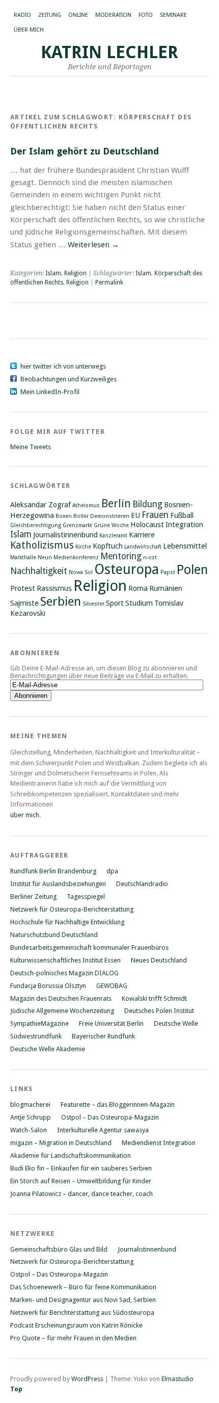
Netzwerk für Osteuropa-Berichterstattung (71, 909)
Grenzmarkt (77, 525)
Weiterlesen (93, 244)
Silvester (93, 604)
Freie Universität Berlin (111, 1023)
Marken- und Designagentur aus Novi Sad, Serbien (83, 1300)
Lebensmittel (185, 546)
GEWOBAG (111, 986)
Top (16, 1389)
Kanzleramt (113, 535)
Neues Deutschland (159, 960)
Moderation (113, 15)
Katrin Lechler (109, 52)
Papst (167, 572)
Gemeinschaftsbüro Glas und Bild (58, 1249)
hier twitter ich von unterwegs (63, 366)
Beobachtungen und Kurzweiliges (68, 379)
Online (78, 15)
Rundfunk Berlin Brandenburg (53, 871)
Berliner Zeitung (33, 896)
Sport (115, 603)
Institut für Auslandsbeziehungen (58, 884)
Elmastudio (177, 1379)
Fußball (182, 515)
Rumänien (165, 588)
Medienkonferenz (76, 557)
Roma (138, 588)
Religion (75, 273)
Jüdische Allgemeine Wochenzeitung (62, 1011)
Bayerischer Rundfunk (103, 1036)
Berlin (116, 503)
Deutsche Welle (176, 1023)
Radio (22, 15)
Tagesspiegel (86, 896)
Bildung (147, 504)
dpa (112, 871)
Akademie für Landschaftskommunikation (70, 1155)
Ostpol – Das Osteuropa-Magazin (110, 1117)
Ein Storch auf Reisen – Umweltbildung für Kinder (80, 1181)
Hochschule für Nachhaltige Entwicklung (67, 922)
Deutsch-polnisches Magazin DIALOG (64, 973)
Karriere (142, 534)
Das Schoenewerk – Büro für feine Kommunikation (83, 1287)
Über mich (29, 30)
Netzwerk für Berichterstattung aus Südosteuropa (82, 1312)
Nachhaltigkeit (38, 571)
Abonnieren (35, 653)
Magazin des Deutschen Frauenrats (61, 998)
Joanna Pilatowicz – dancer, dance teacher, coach (81, 1194)
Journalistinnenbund (65, 534)
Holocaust (147, 524)
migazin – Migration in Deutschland (61, 1143)
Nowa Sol (81, 572)
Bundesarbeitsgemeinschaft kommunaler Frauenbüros (89, 947)
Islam (53, 273)
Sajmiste (24, 603)
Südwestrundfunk (36, 1036)
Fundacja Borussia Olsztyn (48, 986)
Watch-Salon (28, 1130)
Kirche (83, 546)
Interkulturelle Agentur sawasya (103, 1130)
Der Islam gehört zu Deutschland (84, 151)
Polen (192, 569)
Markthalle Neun (31, 557)
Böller (81, 516)
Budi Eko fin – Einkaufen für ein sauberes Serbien (81, 1168)
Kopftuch (108, 546)
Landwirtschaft (142, 546)
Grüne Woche (111, 525)
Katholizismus (42, 545)
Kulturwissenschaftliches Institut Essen (65, 960)
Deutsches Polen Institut (159, 1011)
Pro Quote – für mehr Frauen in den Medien (73, 1338)
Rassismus (54, 588)
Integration (184, 524)
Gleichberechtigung (35, 525)
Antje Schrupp (30, 1117)
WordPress (87, 1379)
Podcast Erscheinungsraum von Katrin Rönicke (76, 1325)
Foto (146, 15)
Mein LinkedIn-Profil (49, 392)
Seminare (173, 15)
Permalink (109, 282)
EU (135, 515)
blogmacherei (30, 1104)
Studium (139, 603)
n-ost (150, 557)
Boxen (64, 516)
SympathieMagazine (39, 1023)
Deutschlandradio (142, 884)
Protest (22, 588)
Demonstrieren (109, 516)
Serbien (60, 601)
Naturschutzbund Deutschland (54, 935)
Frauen (155, 515)
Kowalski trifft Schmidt (154, 998)
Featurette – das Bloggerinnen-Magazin (118, 1104)
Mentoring (121, 556)
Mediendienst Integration (159, 1143)
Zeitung (49, 15)
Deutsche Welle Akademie (47, 1049)
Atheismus (86, 505)
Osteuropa (126, 569)
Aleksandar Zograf (40, 504)
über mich (24, 815)
